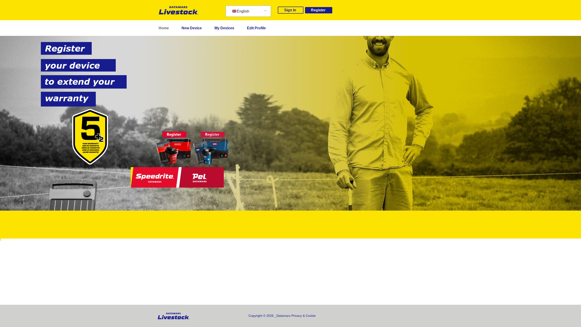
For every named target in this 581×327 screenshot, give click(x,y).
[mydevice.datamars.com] (178, 10)
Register (318, 10)
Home (164, 28)
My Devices (224, 28)
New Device (192, 28)
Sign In (290, 10)
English (243, 11)
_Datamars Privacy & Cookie (295, 315)
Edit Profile (256, 28)
